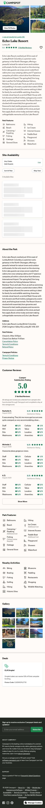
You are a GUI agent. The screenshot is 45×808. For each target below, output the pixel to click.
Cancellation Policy (10, 341)
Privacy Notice (8, 358)
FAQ (28, 787)
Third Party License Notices (12, 795)
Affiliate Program (31, 790)
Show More (22, 501)
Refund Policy (7, 347)
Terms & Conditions (10, 344)
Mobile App (36, 787)
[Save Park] (41, 47)
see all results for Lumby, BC (14, 37)
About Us (21, 787)
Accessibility (7, 792)
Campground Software (14, 790)
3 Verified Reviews (25, 48)
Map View (37, 171)
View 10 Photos (9, 28)
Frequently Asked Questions (30, 775)
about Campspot (24, 753)
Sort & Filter (8, 171)
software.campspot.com (11, 760)
